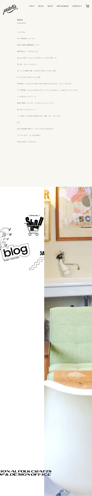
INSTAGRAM (62, 6)
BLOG (41, 6)
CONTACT (77, 6)
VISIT (32, 6)
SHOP (50, 6)
